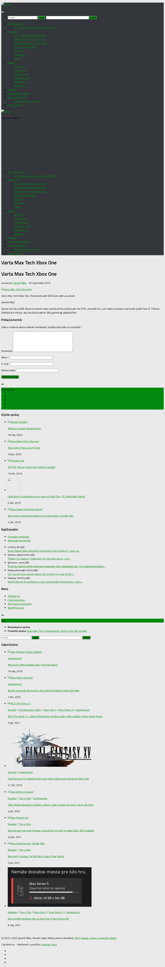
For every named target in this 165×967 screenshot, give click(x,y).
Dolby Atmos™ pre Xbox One (29, 39)
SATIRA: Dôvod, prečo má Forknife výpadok (31, 467)
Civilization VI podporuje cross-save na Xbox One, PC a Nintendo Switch (46, 496)
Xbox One (13, 32)
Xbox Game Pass (17, 97)
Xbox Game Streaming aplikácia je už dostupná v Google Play (40, 516)
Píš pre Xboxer (15, 105)
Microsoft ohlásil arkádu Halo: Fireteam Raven (33, 665)
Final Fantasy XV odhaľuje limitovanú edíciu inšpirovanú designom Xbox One (48, 779)
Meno (5, 357)
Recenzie (12, 90)
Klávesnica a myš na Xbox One (30, 43)
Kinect (17, 59)
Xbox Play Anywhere (25, 47)
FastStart (19, 55)
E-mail (5, 364)
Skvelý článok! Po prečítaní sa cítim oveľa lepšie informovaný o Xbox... (45, 582)
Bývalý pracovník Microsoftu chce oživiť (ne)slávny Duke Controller (43, 690)
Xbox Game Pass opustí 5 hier (24, 448)
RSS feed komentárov (20, 604)
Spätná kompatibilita (19, 93)
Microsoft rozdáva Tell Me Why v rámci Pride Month (36, 856)
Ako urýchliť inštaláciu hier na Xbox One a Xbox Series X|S (38, 919)
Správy (11, 62)
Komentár (6, 351)
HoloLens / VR (22, 78)
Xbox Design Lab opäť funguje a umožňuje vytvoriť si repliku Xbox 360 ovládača (51, 830)
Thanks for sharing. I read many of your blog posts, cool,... (39, 559)
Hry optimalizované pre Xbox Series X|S (35, 28)
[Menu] (2, 11)
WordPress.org (16, 608)
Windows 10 (21, 82)
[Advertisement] (82, 145)
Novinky (18, 66)
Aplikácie (18, 86)
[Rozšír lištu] (2, 384)
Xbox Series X (65, 710)
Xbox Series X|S (16, 24)
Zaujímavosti (21, 74)
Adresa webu (8, 370)
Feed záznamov (16, 600)
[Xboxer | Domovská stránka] (6, 4)
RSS (76, 938)
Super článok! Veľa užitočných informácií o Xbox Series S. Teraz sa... (44, 551)
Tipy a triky (20, 70)
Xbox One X (50, 710)
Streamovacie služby (30, 710)
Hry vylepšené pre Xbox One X (30, 35)
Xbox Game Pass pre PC (27, 101)
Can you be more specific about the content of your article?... (41, 574)
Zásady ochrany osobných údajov (99, 938)
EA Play (18, 51)
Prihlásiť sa (14, 596)
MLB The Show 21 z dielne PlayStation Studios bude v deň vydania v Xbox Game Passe (55, 716)
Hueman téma (49, 944)
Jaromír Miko (20, 283)
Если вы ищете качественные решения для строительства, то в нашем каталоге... (56, 566)
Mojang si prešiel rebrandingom (24, 428)
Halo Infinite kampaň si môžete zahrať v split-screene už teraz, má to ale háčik (50, 805)
